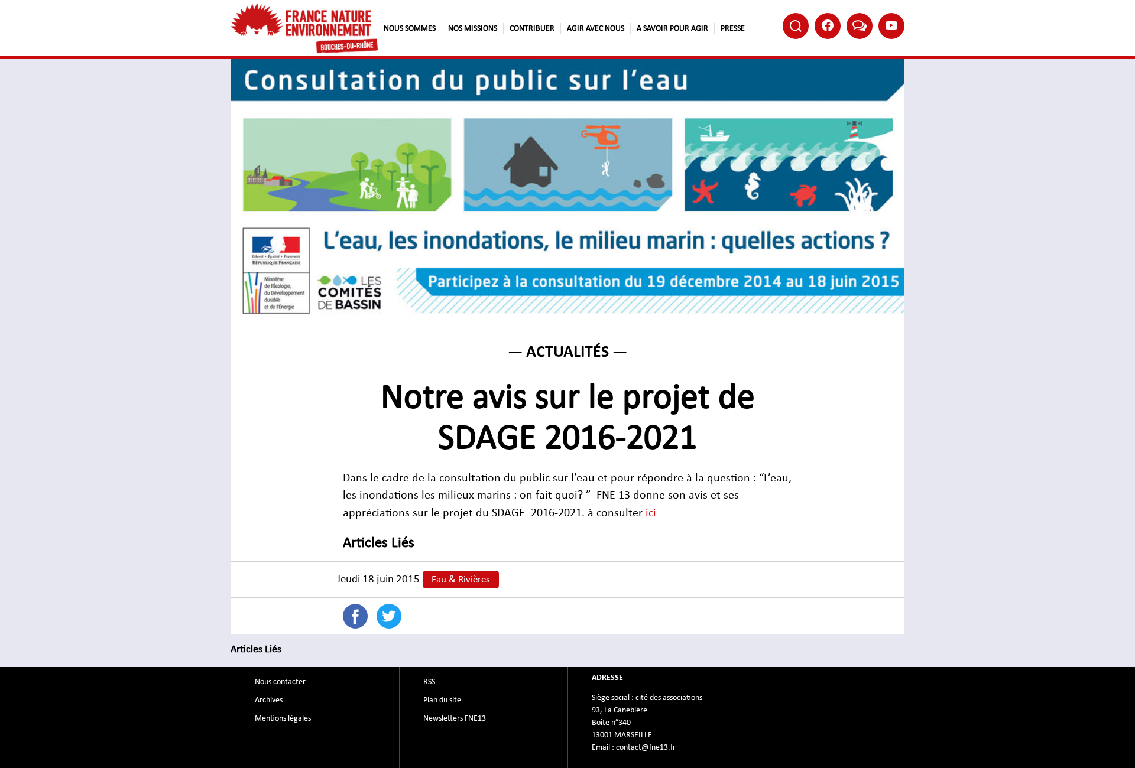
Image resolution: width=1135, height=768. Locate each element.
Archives (269, 700)
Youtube (891, 26)
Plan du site (442, 700)
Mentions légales (283, 718)
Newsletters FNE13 (454, 718)
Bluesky (860, 26)
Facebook (828, 26)
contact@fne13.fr (646, 747)
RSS (429, 681)
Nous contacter (280, 681)
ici (651, 512)
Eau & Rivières (461, 579)
